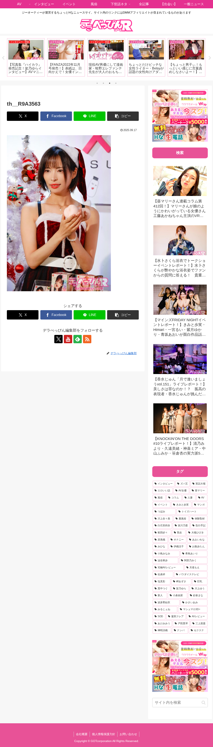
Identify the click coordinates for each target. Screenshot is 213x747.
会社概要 (82, 734)
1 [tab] (97, 83)
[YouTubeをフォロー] (68, 339)
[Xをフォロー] (58, 339)
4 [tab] (116, 83)
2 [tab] (103, 83)
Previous (3, 58)
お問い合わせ (128, 734)
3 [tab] (110, 83)
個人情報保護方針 (103, 734)
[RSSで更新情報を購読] (87, 339)
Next (210, 58)
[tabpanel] (26, 57)
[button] (123, 116)
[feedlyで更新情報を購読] (77, 339)
